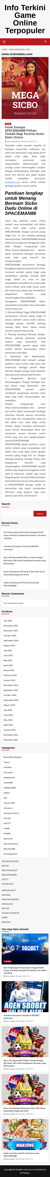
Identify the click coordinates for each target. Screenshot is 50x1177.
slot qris (7, 818)
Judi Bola (8, 767)
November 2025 (11, 630)
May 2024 (8, 720)
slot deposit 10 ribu (10, 861)
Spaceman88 (9, 849)
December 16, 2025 (24, 1021)
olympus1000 (10, 787)
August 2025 (9, 645)
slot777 (7, 823)
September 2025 (11, 640)
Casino (8, 124)
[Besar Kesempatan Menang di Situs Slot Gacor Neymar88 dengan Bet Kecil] (25, 1089)
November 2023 (11, 740)
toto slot (5, 908)
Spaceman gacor (11, 843)
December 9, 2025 (23, 1159)
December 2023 (11, 735)
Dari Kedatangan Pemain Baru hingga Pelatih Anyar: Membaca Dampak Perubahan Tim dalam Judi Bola (25, 535)
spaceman (6, 894)
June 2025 (8, 655)
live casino (8, 772)
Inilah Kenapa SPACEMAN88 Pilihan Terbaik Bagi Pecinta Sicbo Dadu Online (24, 132)
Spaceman (8, 838)
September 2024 (11, 700)
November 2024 (11, 690)
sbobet (7, 793)
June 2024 (8, 715)
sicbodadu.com (12, 182)
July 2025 (8, 650)
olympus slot (7, 903)
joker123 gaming (9, 874)
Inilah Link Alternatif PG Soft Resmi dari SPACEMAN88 (21, 584)
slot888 (7, 833)
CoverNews (38, 1169)
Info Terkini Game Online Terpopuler (25, 19)
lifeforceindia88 (12, 141)
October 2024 (10, 695)
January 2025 (10, 680)
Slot (5, 798)
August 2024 (9, 705)
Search (6, 504)
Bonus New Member (13, 757)
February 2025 (10, 675)
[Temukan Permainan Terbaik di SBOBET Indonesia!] (25, 996)
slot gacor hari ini (11, 813)
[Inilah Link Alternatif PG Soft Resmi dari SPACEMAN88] (25, 1134)
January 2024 (10, 730)
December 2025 (11, 625)
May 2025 (8, 660)
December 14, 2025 (24, 1069)
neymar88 (8, 782)
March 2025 (9, 670)
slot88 (6, 828)
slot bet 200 (9, 803)
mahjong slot (9, 777)
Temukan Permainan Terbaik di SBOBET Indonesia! (21, 548)
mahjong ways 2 (9, 890)
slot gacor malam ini (10, 912)
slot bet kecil (7, 883)
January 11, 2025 (27, 141)
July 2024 (8, 710)
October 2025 (10, 635)
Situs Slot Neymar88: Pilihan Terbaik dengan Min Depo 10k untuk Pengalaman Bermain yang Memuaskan (25, 560)
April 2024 (8, 725)
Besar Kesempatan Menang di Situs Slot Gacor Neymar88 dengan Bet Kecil (24, 573)
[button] (4, 41)
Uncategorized (10, 854)
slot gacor (8, 808)
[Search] (45, 41)
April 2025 (8, 665)
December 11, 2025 (24, 1114)
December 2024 (11, 685)
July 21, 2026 (22, 976)
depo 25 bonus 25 (9, 870)
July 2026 (8, 620)
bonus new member (10, 899)
